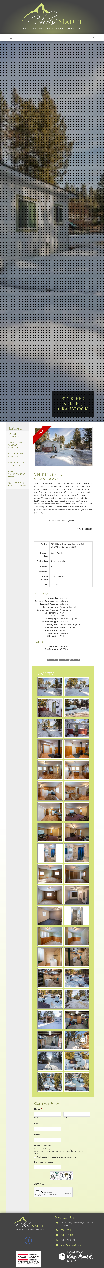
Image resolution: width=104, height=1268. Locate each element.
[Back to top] (100, 1258)
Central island (52, 660)
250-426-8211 (67, 1230)
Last (65, 1118)
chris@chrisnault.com (71, 1245)
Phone (37, 1134)
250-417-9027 (67, 1235)
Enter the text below (44, 1162)
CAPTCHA (39, 1184)
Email (37, 1123)
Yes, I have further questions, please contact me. (57, 1157)
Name (38, 1109)
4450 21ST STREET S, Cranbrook (16, 463)
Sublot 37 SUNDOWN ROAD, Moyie (17, 474)
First (36, 1118)
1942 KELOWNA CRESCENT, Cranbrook (15, 445)
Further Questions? (43, 1145)
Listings (16, 428)
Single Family (74, 660)
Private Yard (63, 660)
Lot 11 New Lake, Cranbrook (15, 455)
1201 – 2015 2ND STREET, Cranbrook (17, 484)
